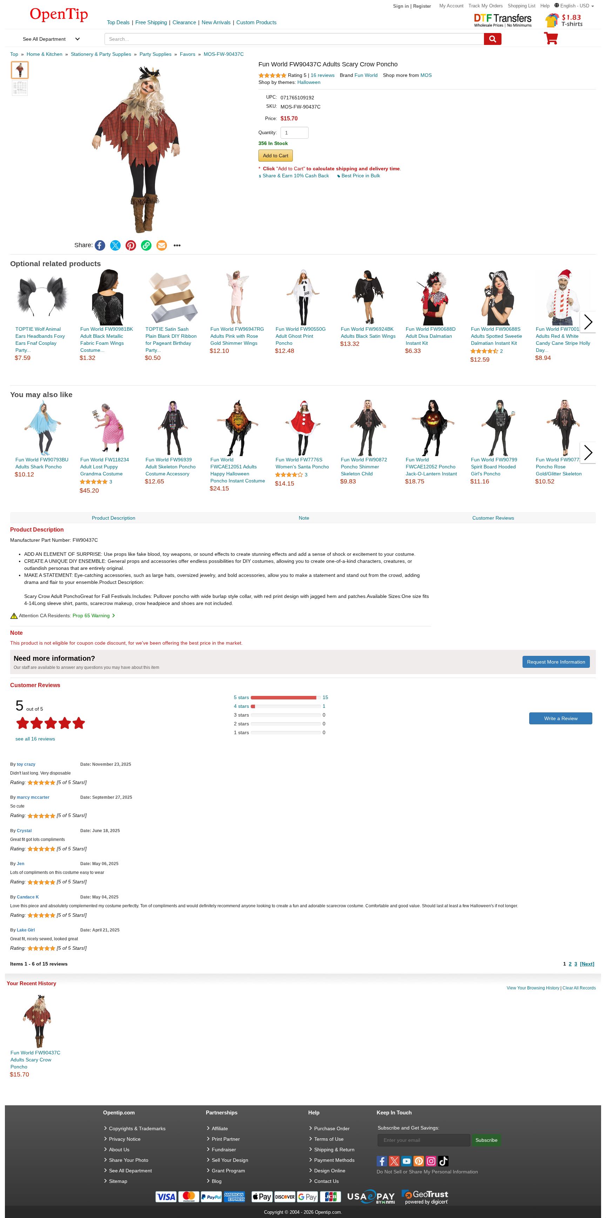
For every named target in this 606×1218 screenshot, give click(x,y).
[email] (161, 245)
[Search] (492, 39)
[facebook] (100, 245)
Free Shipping (151, 22)
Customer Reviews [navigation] (493, 518)
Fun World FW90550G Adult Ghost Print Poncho (301, 336)
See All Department (44, 39)
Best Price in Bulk (360, 175)
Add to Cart (275, 155)
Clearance (184, 22)
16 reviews (323, 75)
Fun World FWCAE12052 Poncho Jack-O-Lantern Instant (431, 466)
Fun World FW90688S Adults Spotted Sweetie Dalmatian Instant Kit (496, 336)
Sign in (401, 6)
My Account (451, 5)
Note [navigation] (304, 518)
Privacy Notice (125, 1139)
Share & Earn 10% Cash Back (295, 175)
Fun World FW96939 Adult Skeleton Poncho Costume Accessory (171, 466)
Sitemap (118, 1181)
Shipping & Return (334, 1149)
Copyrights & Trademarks (137, 1128)
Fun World (366, 75)
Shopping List (522, 5)
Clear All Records (579, 988)
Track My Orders (486, 5)
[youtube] (406, 1161)
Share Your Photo (128, 1160)
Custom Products (256, 22)
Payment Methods (334, 1160)
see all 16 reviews (35, 739)
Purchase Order (332, 1128)
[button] (574, 5)
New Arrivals (216, 22)
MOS (426, 75)
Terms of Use (329, 1139)
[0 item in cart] (551, 40)
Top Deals (118, 22)
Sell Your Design (230, 1160)
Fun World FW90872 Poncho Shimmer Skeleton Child (364, 466)
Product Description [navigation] (113, 518)
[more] (177, 245)
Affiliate (220, 1128)
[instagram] (431, 1161)
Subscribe (487, 1140)
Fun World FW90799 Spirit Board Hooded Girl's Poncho (494, 466)
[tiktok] (443, 1161)
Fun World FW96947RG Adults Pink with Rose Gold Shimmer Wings (237, 336)
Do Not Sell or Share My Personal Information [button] (427, 1171)
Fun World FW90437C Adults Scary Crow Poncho (35, 1059)
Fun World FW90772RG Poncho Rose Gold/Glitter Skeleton (563, 466)
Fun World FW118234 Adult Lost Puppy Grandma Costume (104, 466)
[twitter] (115, 245)
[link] (146, 245)
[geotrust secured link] (425, 1196)
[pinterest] (131, 245)
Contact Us (326, 1181)
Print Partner (226, 1139)
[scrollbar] (303, 380)
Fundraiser (224, 1149)
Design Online (329, 1170)
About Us (119, 1149)
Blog (217, 1181)
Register (422, 6)
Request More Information (556, 662)
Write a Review (561, 718)
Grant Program (228, 1170)
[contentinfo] (59, 14)
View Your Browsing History (533, 988)
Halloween (309, 82)
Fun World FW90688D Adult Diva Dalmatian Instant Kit (431, 336)
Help (545, 5)
